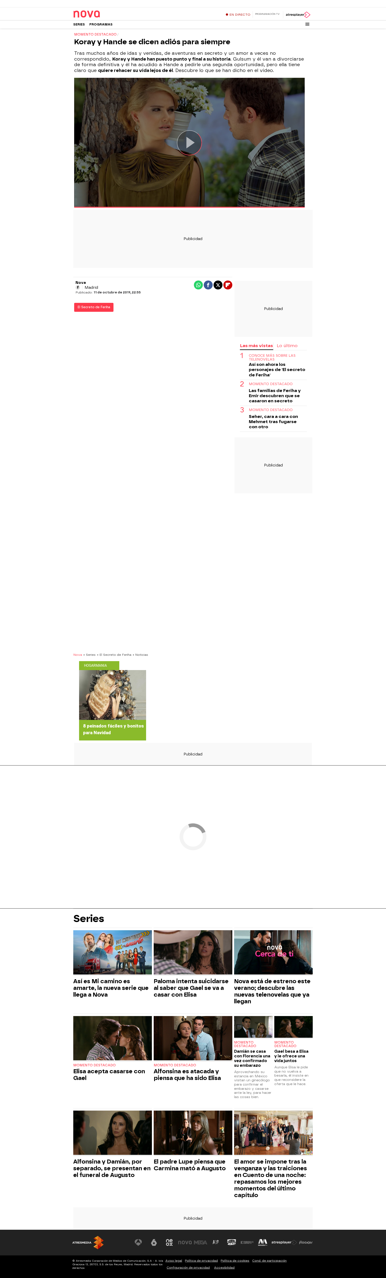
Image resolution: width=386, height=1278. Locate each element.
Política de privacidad (201, 1260)
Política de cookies (235, 1260)
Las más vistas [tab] (256, 345)
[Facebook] (78, 287)
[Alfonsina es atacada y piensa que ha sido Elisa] (193, 1038)
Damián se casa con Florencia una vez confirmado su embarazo (252, 1058)
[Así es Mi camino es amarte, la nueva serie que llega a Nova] (112, 953)
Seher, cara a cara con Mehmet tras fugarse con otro (273, 421)
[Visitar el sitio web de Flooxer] (306, 1242)
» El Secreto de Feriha (114, 654)
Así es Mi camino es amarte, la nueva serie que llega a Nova (111, 988)
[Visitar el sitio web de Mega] (200, 1242)
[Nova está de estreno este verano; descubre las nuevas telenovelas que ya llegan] (273, 953)
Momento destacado (94, 1065)
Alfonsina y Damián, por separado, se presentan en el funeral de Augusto (112, 1168)
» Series (89, 654)
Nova (77, 654)
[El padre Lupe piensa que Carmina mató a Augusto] (193, 1133)
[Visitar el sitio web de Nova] (185, 1242)
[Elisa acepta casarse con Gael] (112, 1038)
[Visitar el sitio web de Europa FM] (247, 1242)
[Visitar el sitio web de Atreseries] (216, 1242)
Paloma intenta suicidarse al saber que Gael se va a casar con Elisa (191, 988)
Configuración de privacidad (188, 1267)
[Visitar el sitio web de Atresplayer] (284, 1242)
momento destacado (271, 410)
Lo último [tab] (287, 345)
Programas (101, 24)
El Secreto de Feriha (94, 307)
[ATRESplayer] (298, 14)
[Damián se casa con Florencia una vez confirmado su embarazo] (253, 1027)
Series (79, 24)
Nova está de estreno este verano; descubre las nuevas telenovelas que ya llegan (272, 991)
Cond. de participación (269, 1260)
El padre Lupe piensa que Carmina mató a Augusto (190, 1165)
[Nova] (101, 14)
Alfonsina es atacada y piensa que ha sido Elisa (187, 1074)
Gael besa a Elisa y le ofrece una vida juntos (291, 1056)
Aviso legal (173, 1260)
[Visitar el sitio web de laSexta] (154, 1242)
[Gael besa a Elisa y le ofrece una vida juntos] (293, 1027)
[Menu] (307, 24)
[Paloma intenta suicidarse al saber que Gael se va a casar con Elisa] (193, 953)
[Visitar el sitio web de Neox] (169, 1242)
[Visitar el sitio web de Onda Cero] (231, 1242)
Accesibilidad (224, 1267)
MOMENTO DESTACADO (271, 384)
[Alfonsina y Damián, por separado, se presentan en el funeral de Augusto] (112, 1133)
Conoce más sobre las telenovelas (272, 357)
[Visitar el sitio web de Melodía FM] (262, 1242)
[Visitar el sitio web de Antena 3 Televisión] (138, 1242)
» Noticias (140, 654)
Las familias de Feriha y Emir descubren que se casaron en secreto (275, 395)
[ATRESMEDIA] (88, 1242)
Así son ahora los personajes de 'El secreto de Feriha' (277, 369)
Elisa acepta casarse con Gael (109, 1074)
